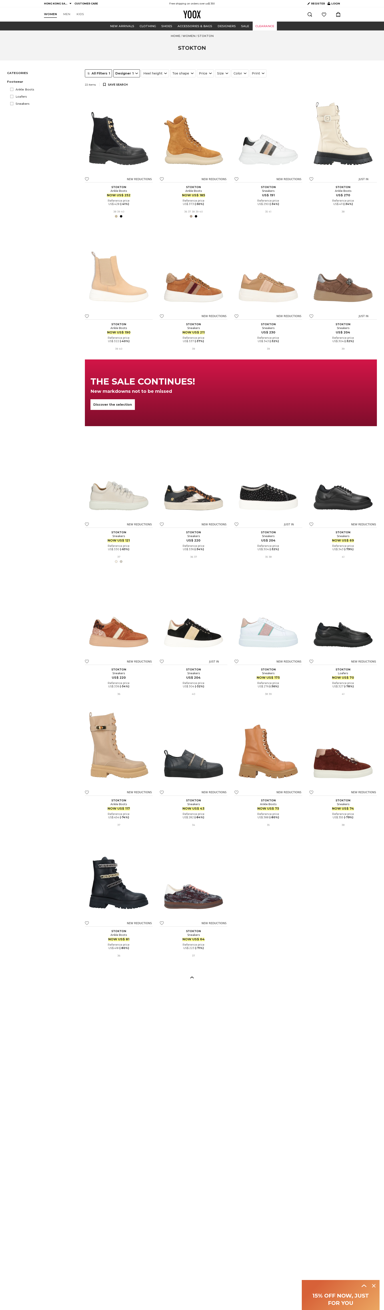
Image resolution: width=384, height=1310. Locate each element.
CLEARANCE (264, 26)
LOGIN (334, 4)
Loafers (21, 96)
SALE (245, 26)
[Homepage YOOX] (192, 14)
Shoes (166, 26)
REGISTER (318, 3)
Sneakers (23, 103)
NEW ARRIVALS (122, 26)
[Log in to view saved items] (324, 14)
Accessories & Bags (195, 26)
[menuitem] (50, 14)
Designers (227, 26)
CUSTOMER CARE (86, 3)
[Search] (309, 14)
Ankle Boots (25, 89)
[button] (43, 81)
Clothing (148, 26)
